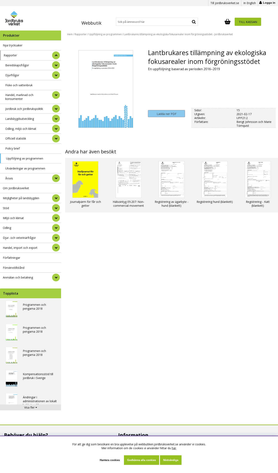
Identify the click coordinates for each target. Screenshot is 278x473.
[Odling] (56, 228)
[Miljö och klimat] (56, 218)
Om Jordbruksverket (16, 188)
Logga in (269, 2)
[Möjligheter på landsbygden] (56, 198)
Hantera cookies (110, 460)
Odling (7, 228)
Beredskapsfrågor (17, 65)
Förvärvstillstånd (13, 268)
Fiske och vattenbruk (19, 85)
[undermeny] (56, 65)
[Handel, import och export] (56, 248)
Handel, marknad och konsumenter (19, 97)
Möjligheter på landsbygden (21, 198)
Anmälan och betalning (18, 277)
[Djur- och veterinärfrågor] (56, 238)
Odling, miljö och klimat (20, 129)
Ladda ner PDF (166, 114)
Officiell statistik (15, 138)
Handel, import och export (20, 248)
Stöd (6, 208)
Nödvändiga (170, 460)
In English (249, 3)
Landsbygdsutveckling (19, 119)
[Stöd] (56, 208)
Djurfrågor (12, 75)
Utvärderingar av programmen (25, 168)
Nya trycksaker (12, 45)
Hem (70, 34)
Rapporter (10, 55)
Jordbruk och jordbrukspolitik (24, 109)
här (174, 448)
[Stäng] (56, 55)
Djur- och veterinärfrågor (19, 238)
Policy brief (12, 148)
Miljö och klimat (13, 218)
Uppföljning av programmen (24, 158)
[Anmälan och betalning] (56, 277)
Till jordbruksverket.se (224, 3)
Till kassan (248, 22)
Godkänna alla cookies (141, 460)
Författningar (11, 258)
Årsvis (9, 178)
